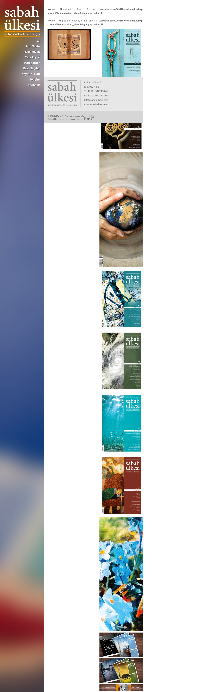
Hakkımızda (32, 51)
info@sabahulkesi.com (96, 100)
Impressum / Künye (74, 119)
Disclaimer (59, 119)
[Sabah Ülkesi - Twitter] (88, 118)
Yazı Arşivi (32, 57)
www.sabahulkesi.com (96, 104)
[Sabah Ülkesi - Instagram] (92, 118)
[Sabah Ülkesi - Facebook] (85, 118)
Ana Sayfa (33, 46)
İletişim (34, 79)
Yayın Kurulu (31, 74)
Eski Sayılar (31, 68)
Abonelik (33, 85)
